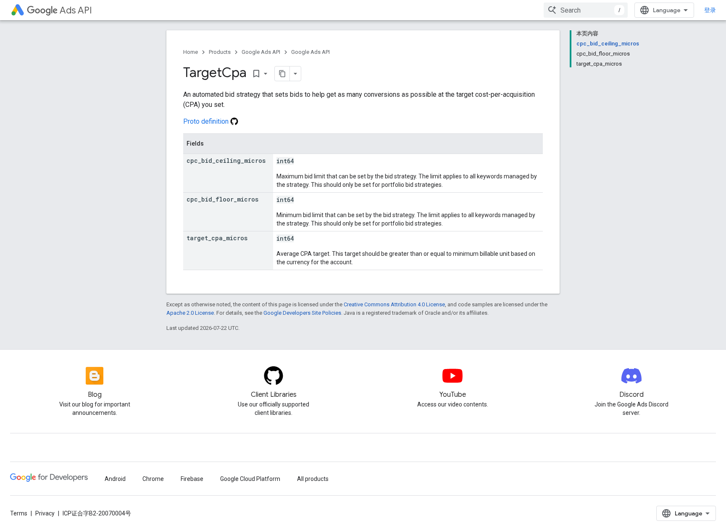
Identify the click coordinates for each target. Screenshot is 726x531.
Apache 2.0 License (190, 313)
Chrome (153, 478)
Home (190, 52)
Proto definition (206, 121)
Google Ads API (261, 52)
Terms (18, 513)
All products (313, 478)
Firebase (192, 478)
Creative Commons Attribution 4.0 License (394, 304)
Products (220, 52)
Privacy (45, 513)
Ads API (76, 10)
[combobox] (586, 10)
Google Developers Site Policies (302, 313)
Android (115, 478)
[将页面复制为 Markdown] (282, 73)
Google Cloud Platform (250, 478)
